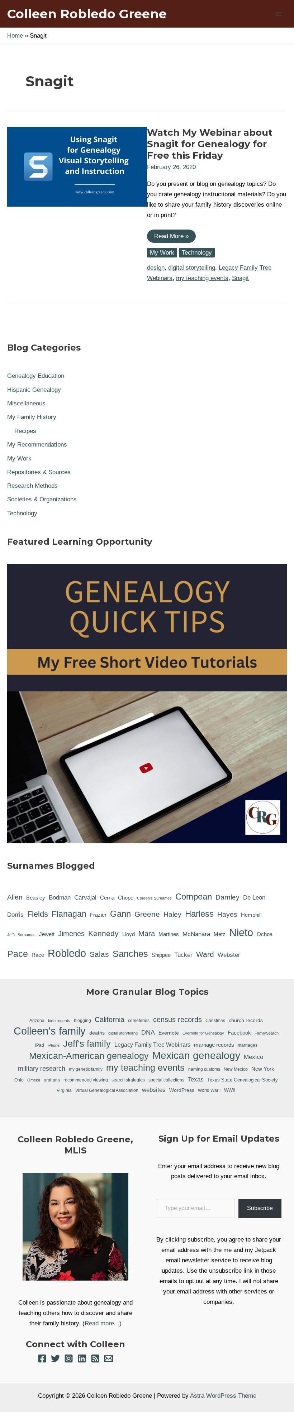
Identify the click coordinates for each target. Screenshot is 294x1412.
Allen (15, 897)
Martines (168, 934)
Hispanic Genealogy (34, 389)
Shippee (161, 955)
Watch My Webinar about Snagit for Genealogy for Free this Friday (209, 144)
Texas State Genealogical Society (242, 1080)
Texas (196, 1079)
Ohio (19, 1080)
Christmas (215, 1020)
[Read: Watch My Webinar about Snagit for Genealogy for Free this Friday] (77, 166)
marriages (247, 1045)
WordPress (181, 1090)
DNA (148, 1032)
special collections (166, 1080)
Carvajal (85, 897)
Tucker (183, 954)
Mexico (253, 1056)
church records (246, 1020)
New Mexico (236, 1069)
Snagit (240, 278)
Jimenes (71, 934)
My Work (162, 252)
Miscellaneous (26, 403)
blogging (82, 1020)
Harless (199, 914)
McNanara (196, 934)
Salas (99, 954)
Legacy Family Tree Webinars (152, 1045)
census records (177, 1019)
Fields (37, 914)
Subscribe (260, 1208)
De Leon (254, 897)
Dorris (15, 914)
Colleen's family (50, 1031)
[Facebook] (42, 1358)
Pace (17, 954)
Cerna (107, 898)
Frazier (98, 915)
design (156, 267)
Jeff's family (87, 1043)
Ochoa (264, 934)
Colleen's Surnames (154, 898)
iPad (39, 1045)
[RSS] (95, 1358)
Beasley (35, 898)
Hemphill (251, 915)
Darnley (227, 897)
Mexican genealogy (196, 1056)
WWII (230, 1090)
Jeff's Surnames (21, 935)
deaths (97, 1033)
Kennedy (103, 933)
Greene (147, 914)
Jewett (46, 934)
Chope (125, 898)
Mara (146, 934)
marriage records (214, 1045)
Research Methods (32, 485)
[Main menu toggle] (279, 14)
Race (38, 955)
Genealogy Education (35, 375)
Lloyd (128, 934)
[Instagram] (68, 1358)
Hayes (227, 914)
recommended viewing (85, 1080)
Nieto (241, 932)
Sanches (130, 954)
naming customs (204, 1069)
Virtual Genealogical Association (106, 1090)
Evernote (168, 1033)
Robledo (67, 953)
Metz (220, 934)
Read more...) (103, 1323)
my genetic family (86, 1069)
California (109, 1019)
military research (41, 1068)
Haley (172, 914)
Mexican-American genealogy (89, 1056)
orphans (52, 1080)
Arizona (36, 1020)
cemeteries (139, 1020)
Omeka (33, 1080)
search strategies (128, 1080)
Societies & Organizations (42, 499)
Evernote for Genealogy (203, 1033)
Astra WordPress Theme (223, 1395)
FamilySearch (267, 1033)
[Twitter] (55, 1358)
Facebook (239, 1033)
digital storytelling (191, 267)
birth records (59, 1020)
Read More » (171, 237)
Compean (193, 896)
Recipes (25, 431)
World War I (209, 1090)
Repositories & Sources (39, 472)
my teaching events (202, 278)
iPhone (54, 1045)
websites (154, 1089)
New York (262, 1069)
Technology (197, 252)
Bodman (60, 897)
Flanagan (69, 914)
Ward (205, 954)
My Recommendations (37, 444)
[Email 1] (108, 1358)
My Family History (31, 417)
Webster (229, 954)
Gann (120, 914)
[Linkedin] (81, 1358)
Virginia (64, 1090)
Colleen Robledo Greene (87, 13)
